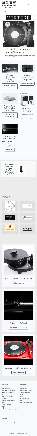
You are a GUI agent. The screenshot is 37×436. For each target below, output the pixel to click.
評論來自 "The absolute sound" (18, 328)
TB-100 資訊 (9, 150)
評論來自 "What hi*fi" (27, 84)
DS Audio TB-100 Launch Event (9, 143)
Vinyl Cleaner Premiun (27, 118)
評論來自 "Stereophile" (19, 283)
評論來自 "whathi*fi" (18, 372)
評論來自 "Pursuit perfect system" (10, 115)
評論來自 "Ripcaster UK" (9, 86)
